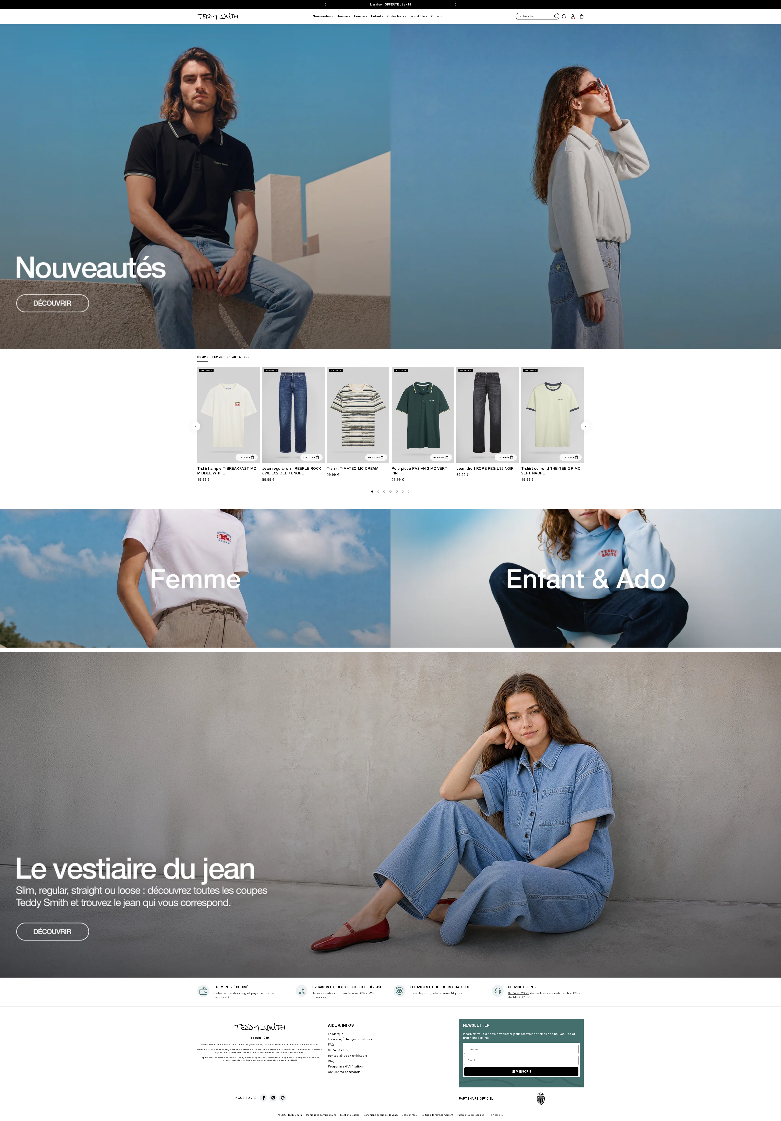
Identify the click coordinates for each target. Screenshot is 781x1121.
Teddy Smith (295, 1114)
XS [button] (216, 456)
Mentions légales (350, 1114)
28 (273, 456)
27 (268, 456)
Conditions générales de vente (381, 1114)
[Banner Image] (390, 348)
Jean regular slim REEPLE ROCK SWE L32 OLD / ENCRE (291, 470)
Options (244, 457)
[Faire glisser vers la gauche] (195, 426)
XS (537, 456)
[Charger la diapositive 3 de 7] (384, 491)
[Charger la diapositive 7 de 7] (409, 491)
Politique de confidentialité (321, 1114)
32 (293, 456)
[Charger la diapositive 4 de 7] (390, 491)
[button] (563, 16)
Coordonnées (409, 1114)
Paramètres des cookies (470, 1114)
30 (283, 456)
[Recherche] (556, 16)
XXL (425, 456)
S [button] (350, 456)
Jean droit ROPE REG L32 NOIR (485, 468)
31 (288, 456)
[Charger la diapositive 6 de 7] (403, 491)
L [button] (358, 456)
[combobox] (537, 16)
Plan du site (496, 1114)
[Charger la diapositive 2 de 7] (378, 491)
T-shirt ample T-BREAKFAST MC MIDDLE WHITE (226, 470)
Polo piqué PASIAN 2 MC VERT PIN (419, 470)
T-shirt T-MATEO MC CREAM (352, 468)
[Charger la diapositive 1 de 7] (372, 491)
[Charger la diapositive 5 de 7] (397, 491)
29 (278, 456)
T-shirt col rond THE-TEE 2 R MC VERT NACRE (551, 470)
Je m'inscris (521, 1071)
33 (298, 456)
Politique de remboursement (437, 1114)
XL (232, 456)
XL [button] (419, 456)
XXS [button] (211, 456)
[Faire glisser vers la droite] (585, 426)
